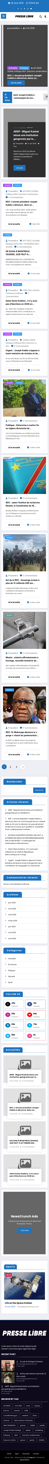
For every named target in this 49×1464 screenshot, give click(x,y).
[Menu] (3, 16)
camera (17, 1410)
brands (6, 1410)
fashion (6, 1420)
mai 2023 (12, 932)
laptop (28, 1430)
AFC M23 (27, 240)
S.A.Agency (31, 1457)
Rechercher (14, 781)
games (23, 1425)
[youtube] (31, 8)
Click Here (25, 1230)
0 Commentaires (15, 197)
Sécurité (9, 615)
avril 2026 (12, 914)
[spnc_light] (45, 17)
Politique (9, 68)
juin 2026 (12, 902)
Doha (42, 71)
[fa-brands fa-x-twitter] (21, 8)
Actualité (16, 128)
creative (25, 1415)
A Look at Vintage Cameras (31, 1361)
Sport (10, 982)
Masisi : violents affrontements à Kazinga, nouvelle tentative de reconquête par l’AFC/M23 (22, 659)
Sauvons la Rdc (9, 1440)
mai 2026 (12, 909)
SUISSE (9, 247)
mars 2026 (12, 920)
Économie (22, 128)
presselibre (19, 143)
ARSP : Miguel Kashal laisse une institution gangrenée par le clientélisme (26, 135)
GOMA (35, 191)
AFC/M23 (22, 68)
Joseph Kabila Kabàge (12, 1430)
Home (9, 1454)
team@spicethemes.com (17, 1307)
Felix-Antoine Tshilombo (23, 1420)
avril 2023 (12, 938)
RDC (10, 71)
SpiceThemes (24, 1460)
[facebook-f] (18, 8)
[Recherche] (41, 17)
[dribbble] (24, 8)
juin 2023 (12, 926)
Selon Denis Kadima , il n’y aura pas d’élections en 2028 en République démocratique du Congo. (21, 302)
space (22, 1440)
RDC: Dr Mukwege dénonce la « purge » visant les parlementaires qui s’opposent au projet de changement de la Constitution (22, 734)
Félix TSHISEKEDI (26, 244)
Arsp (15, 146)
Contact (36, 1454)
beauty (37, 1406)
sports (32, 1440)
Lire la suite (19, 168)
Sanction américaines (22, 71)
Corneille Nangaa (10, 1415)
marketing (39, 1430)
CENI (25, 290)
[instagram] (28, 8)
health (42, 1425)
